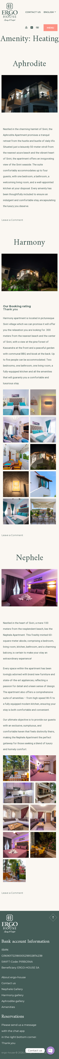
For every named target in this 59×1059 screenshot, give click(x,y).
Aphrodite (29, 64)
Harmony (29, 242)
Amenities (8, 1007)
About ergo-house (14, 977)
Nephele (29, 558)
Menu (50, 27)
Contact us (33, 12)
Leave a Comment (12, 220)
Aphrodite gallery (13, 1001)
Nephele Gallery (12, 989)
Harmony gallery (12, 995)
